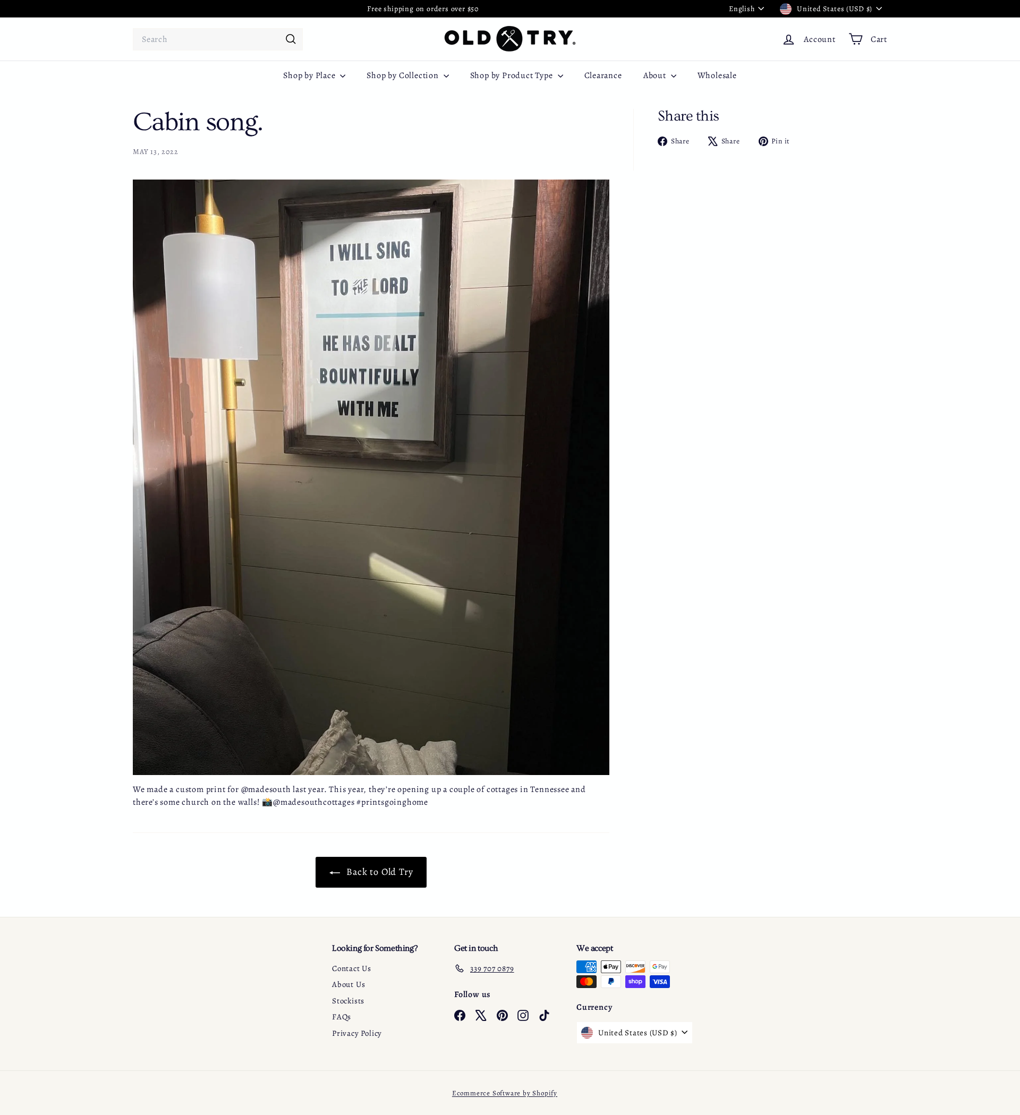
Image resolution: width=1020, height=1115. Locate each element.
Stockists (348, 1000)
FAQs (341, 1016)
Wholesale (717, 75)
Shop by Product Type (512, 75)
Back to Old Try (378, 871)
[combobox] (218, 39)
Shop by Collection (403, 75)
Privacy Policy (357, 1033)
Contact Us (351, 968)
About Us (348, 984)
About (655, 75)
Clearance (603, 75)
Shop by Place (310, 75)
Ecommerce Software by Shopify (504, 1092)
